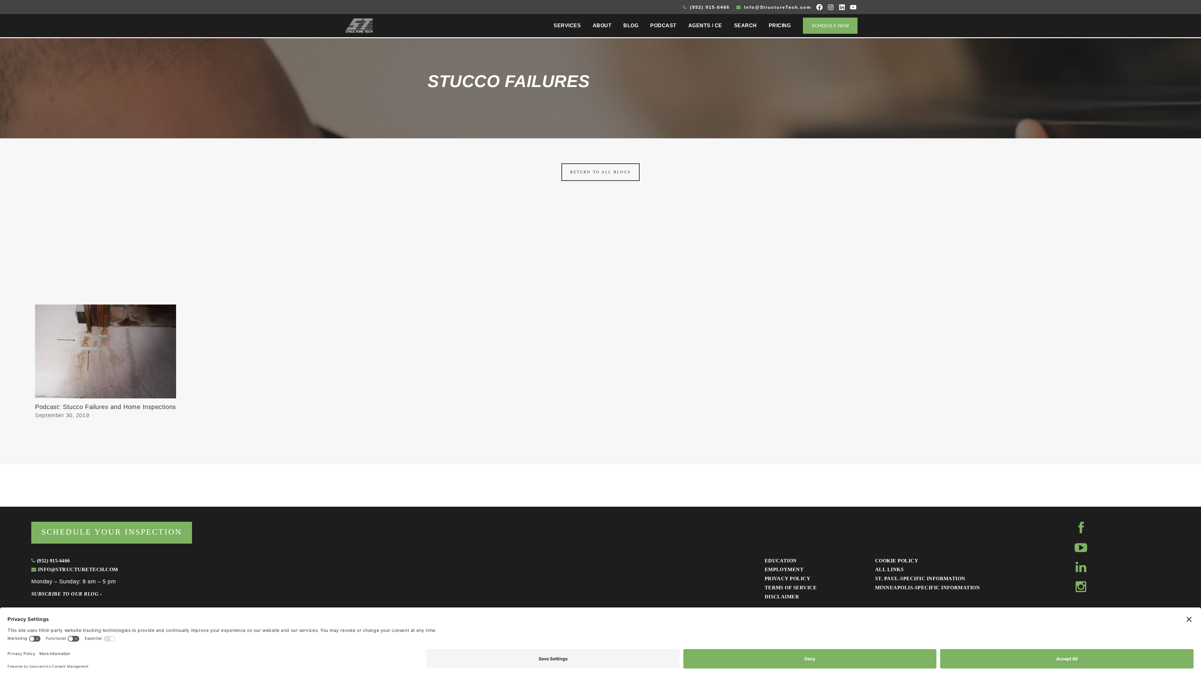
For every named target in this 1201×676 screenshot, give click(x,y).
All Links (889, 569)
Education (781, 560)
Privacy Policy (788, 578)
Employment (784, 569)
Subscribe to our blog (66, 594)
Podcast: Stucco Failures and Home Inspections (105, 406)
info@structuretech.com (77, 569)
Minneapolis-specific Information (927, 587)
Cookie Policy (896, 560)
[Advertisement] (600, 257)
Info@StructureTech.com (776, 7)
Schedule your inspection (111, 531)
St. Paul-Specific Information (920, 578)
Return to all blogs (600, 172)
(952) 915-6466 (709, 7)
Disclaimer (782, 596)
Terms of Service (791, 587)
